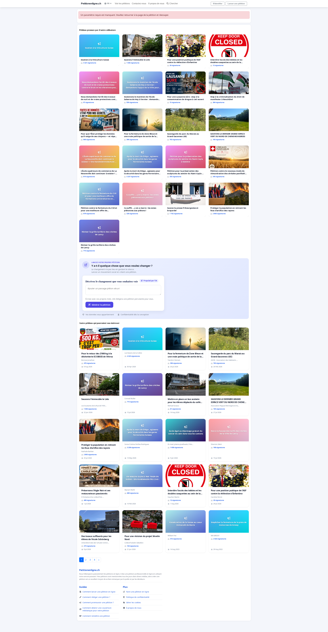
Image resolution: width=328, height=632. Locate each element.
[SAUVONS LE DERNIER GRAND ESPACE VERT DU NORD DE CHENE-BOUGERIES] (229, 125)
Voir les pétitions (122, 3)
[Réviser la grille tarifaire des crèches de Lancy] (99, 237)
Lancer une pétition (236, 4)
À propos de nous (156, 3)
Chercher (173, 3)
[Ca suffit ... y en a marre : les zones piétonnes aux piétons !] (142, 200)
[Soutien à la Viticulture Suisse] (99, 50)
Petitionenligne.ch (91, 3)
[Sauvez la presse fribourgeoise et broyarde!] (186, 200)
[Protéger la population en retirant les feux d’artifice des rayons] (229, 200)
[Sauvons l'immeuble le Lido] (142, 50)
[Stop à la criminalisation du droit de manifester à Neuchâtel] (229, 88)
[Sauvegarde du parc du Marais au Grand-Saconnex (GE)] (186, 125)
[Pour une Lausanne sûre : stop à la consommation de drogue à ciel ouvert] (186, 88)
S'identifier (217, 4)
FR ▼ (109, 3)
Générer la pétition (101, 304)
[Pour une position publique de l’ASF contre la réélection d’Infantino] (186, 51)
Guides (83, 586)
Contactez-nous (139, 3)
